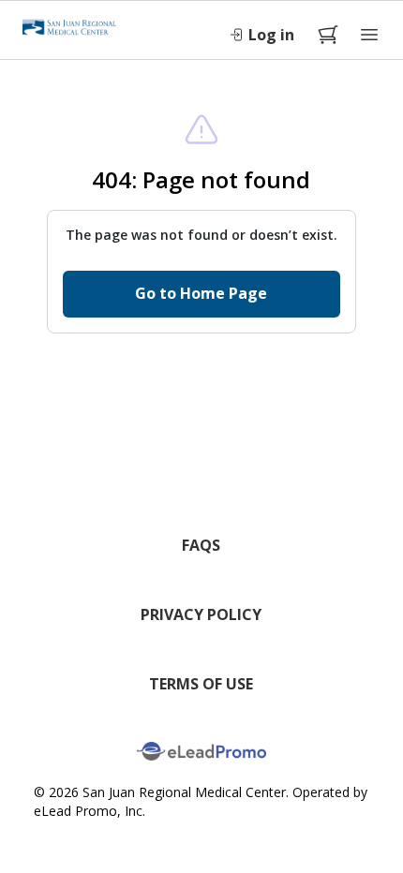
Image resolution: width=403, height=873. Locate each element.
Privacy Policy (201, 614)
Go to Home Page (201, 293)
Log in (271, 34)
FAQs (201, 545)
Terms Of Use (201, 683)
